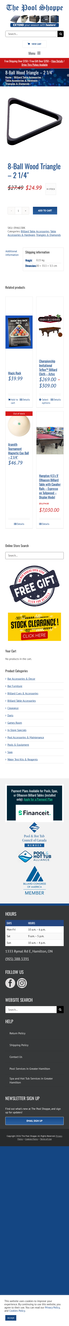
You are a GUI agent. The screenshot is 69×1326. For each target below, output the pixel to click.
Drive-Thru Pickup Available (35, 65)
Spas (10, 752)
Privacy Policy (52, 1307)
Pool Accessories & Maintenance (25, 737)
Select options (46, 401)
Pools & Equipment (18, 744)
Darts (10, 715)
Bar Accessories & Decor (21, 678)
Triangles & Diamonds (48, 235)
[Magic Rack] (19, 332)
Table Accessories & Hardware (32, 233)
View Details (57, 61)
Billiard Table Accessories (35, 231)
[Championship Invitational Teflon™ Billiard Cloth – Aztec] (50, 326)
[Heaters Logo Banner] (34, 16)
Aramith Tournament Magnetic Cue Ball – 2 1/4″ (18, 451)
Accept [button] (10, 1317)
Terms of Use (46, 1139)
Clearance (13, 708)
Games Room (14, 722)
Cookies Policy (31, 1139)
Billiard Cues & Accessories (22, 693)
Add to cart (45, 210)
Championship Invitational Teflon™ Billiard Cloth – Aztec (48, 367)
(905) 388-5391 (17, 958)
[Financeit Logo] (34, 806)
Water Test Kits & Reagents (22, 759)
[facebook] (10, 983)
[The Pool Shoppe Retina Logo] (34, 6)
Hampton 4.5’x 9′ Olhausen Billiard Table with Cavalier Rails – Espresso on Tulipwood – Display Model (50, 486)
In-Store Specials (16, 730)
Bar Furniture (14, 686)
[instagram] (22, 983)
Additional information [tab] (12, 253)
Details (26, 399)
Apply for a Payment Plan (38, 799)
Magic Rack (14, 373)
